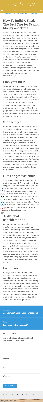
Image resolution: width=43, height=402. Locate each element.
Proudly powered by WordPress (12, 395)
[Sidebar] (2, 10)
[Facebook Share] (2, 190)
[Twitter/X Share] (2, 195)
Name (6, 359)
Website (6, 376)
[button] (2, 213)
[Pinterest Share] (2, 209)
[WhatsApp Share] (2, 199)
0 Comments (34, 13)
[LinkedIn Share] (2, 204)
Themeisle (36, 395)
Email (5, 367)
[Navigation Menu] (41, 10)
